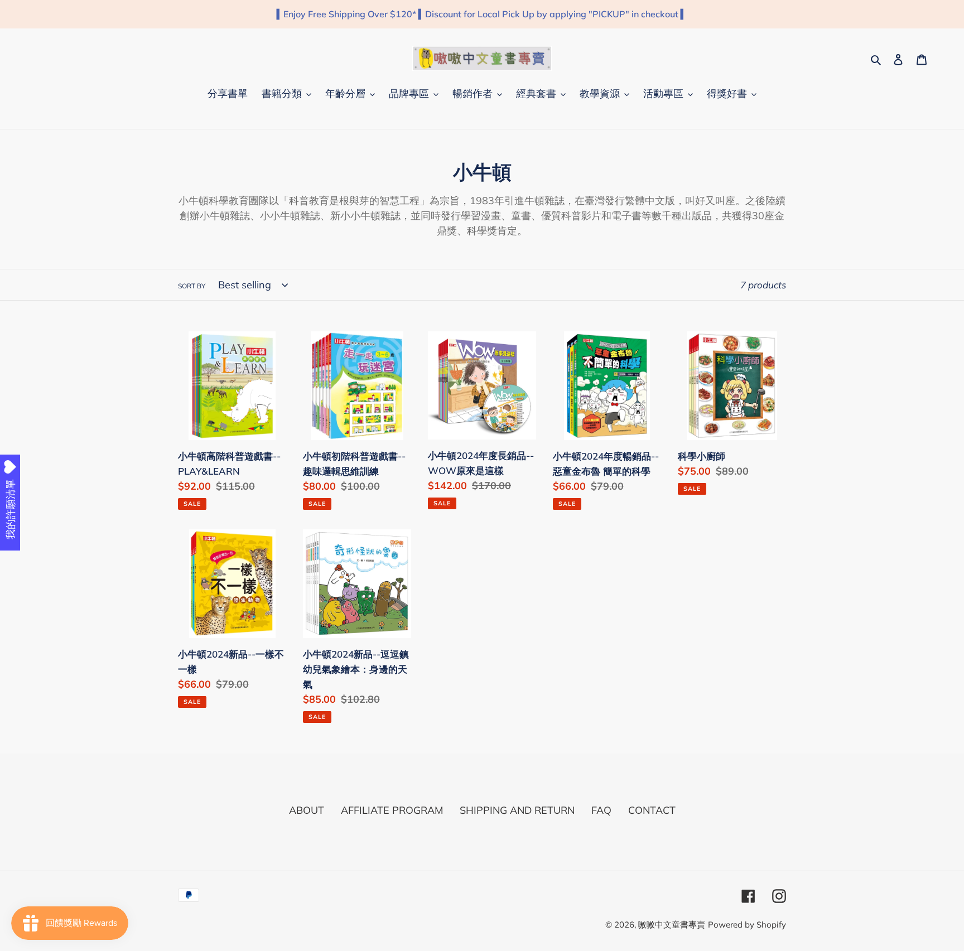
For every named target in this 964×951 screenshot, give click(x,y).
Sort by (191, 286)
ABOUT (306, 810)
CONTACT (652, 810)
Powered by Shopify (747, 924)
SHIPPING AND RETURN (517, 810)
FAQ (601, 810)
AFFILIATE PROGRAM (392, 810)
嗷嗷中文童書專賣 (671, 924)
